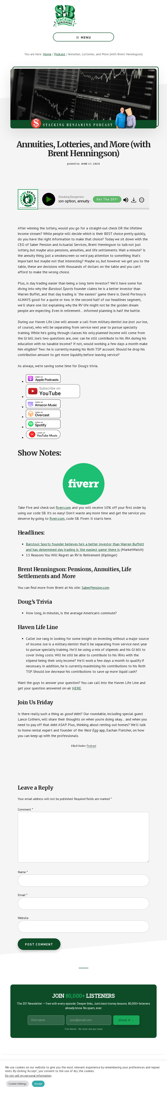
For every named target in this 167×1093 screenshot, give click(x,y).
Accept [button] (38, 1083)
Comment (25, 809)
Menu (86, 37)
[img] (141, 200)
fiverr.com (63, 507)
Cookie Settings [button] (17, 1083)
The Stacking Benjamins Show (78, 16)
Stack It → (126, 1020)
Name (23, 872)
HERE (76, 688)
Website (23, 918)
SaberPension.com (95, 587)
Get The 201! (107, 199)
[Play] (49, 199)
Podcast (91, 746)
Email (22, 895)
